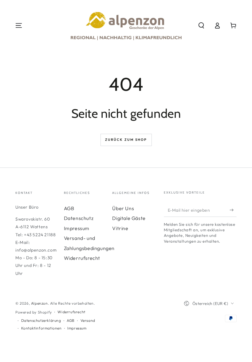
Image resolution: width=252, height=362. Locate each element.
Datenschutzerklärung (41, 320)
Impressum (76, 228)
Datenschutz (79, 218)
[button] (201, 25)
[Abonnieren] (233, 210)
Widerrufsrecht (82, 258)
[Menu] (19, 25)
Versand (88, 320)
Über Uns (123, 208)
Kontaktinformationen (41, 328)
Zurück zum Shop (126, 139)
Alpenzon (39, 303)
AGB (69, 208)
